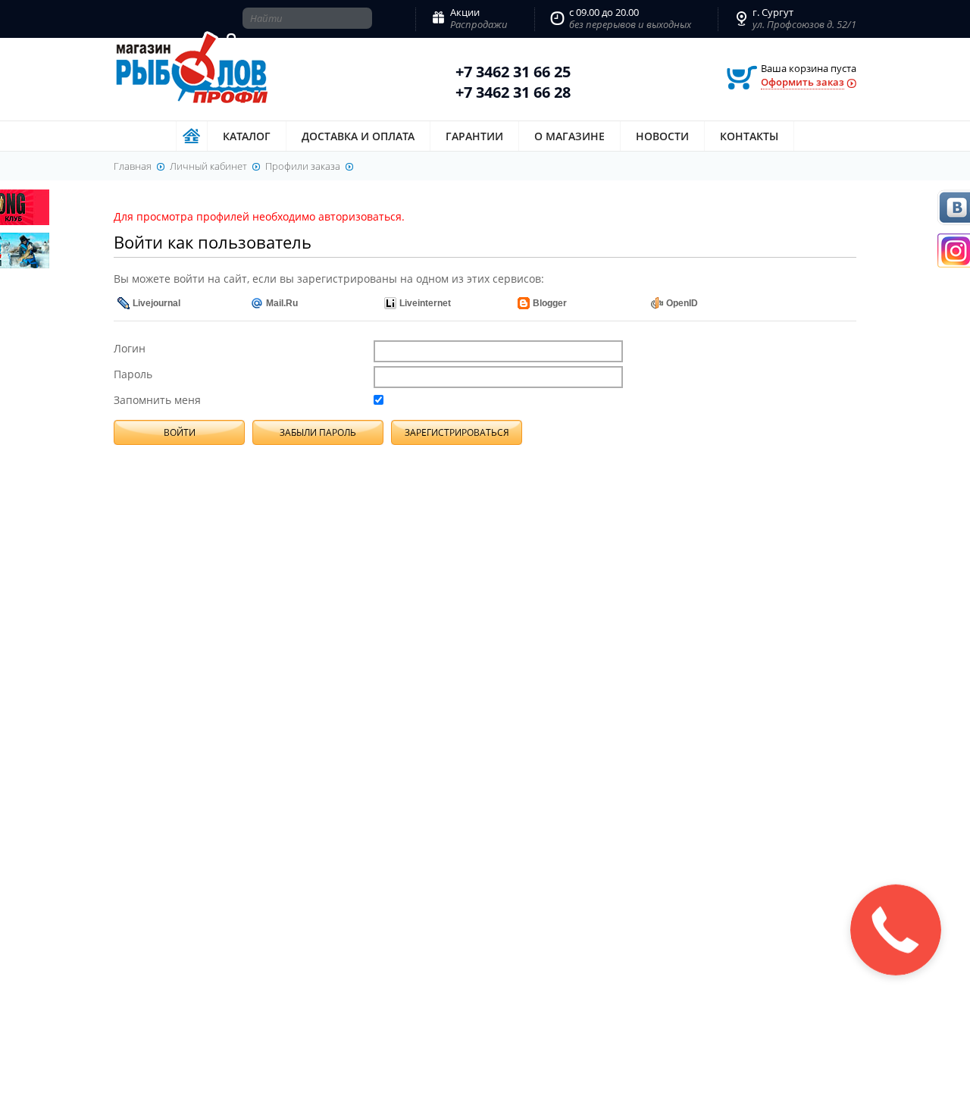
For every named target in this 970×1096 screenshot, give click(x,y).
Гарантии (474, 136)
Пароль (133, 374)
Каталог (247, 136)
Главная (192, 136)
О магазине (569, 136)
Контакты (749, 136)
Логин (130, 348)
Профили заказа (302, 166)
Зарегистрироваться (457, 432)
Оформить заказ (802, 82)
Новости (662, 136)
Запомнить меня (157, 400)
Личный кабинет (208, 166)
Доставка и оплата (358, 136)
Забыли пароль (318, 432)
